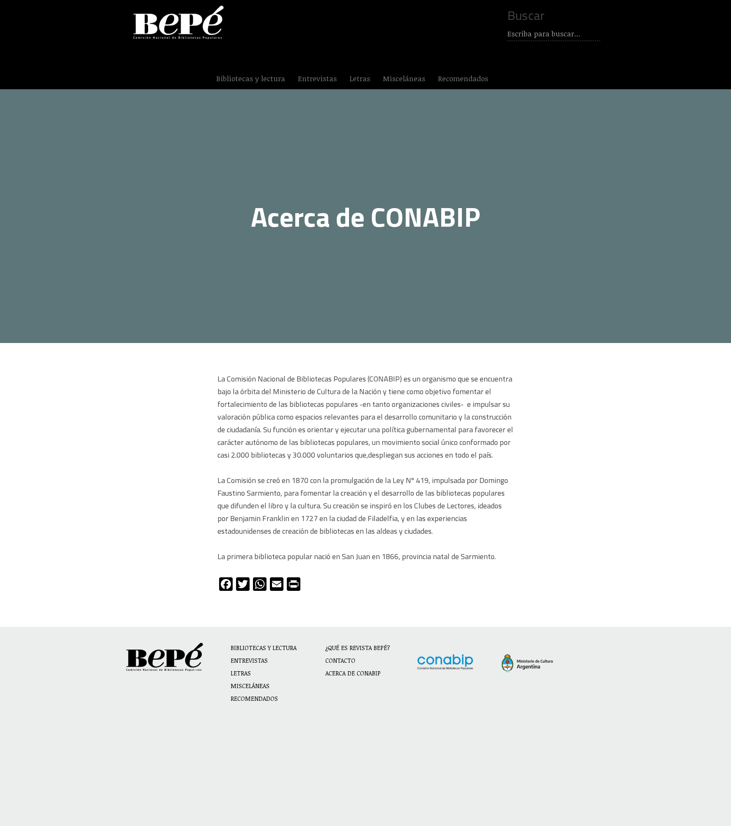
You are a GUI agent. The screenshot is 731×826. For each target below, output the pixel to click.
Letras (359, 78)
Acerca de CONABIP (353, 673)
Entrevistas (317, 78)
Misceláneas (404, 78)
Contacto (340, 660)
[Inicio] (180, 22)
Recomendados (463, 78)
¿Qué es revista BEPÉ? (357, 648)
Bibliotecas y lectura (250, 78)
